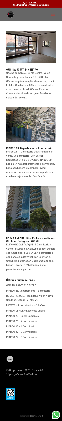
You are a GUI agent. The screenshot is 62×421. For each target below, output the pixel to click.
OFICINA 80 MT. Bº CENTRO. (22, 69)
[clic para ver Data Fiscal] (10, 394)
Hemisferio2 (36, 416)
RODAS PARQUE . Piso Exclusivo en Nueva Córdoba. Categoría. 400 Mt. (30, 240)
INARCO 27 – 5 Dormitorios (21, 337)
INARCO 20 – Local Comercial (22, 316)
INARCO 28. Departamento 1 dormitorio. (29, 148)
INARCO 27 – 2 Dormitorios (21, 331)
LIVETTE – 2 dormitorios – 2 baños (25, 305)
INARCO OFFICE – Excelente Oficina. (26, 310)
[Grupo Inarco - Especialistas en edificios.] (10, 361)
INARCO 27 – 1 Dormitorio (20, 326)
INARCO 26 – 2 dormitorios (21, 321)
